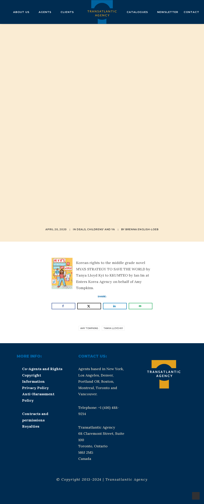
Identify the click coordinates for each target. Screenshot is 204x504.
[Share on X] (89, 306)
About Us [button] (21, 12)
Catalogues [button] (137, 12)
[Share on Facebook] (63, 306)
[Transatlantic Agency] (102, 12)
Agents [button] (45, 12)
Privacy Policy (35, 387)
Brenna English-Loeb (141, 229)
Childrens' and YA (101, 229)
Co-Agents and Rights (42, 369)
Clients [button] (67, 12)
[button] (156, 403)
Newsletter (167, 12)
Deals (81, 229)
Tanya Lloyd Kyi (113, 328)
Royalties (30, 426)
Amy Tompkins (89, 328)
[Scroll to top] (196, 495)
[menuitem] (23, 12)
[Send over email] (140, 306)
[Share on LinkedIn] (115, 306)
